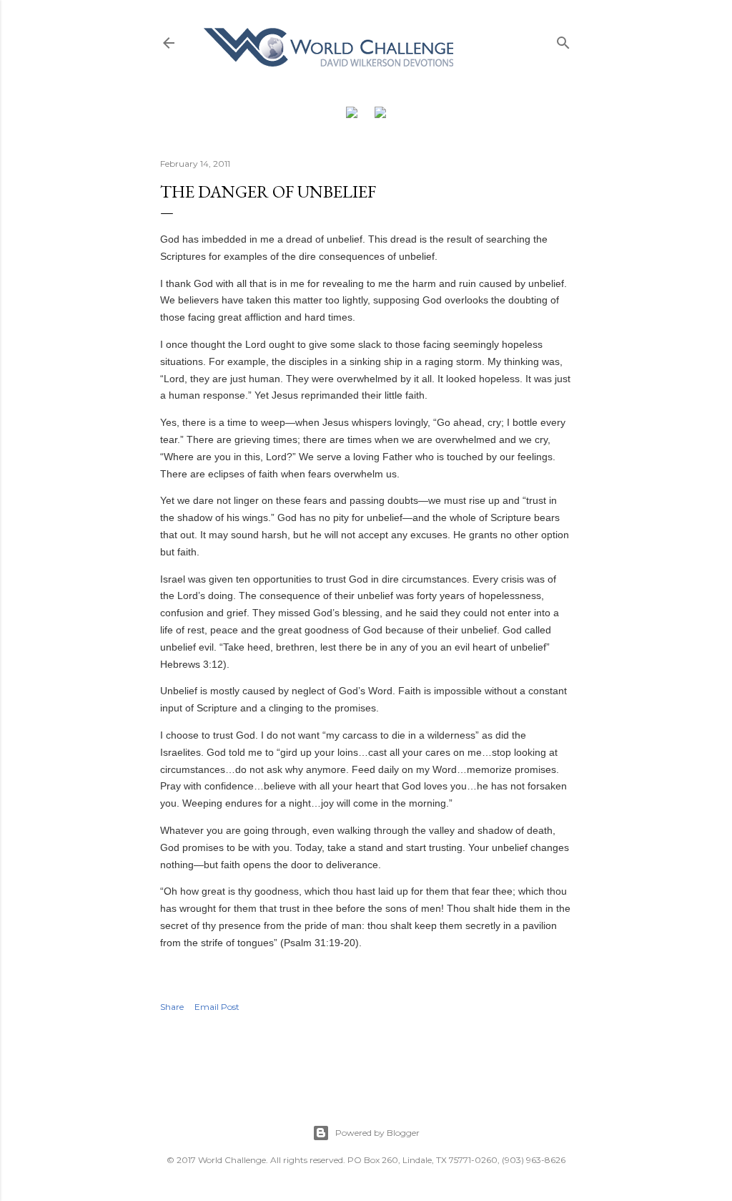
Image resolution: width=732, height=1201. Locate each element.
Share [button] (172, 1006)
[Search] (563, 40)
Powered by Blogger (377, 1132)
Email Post (216, 1006)
